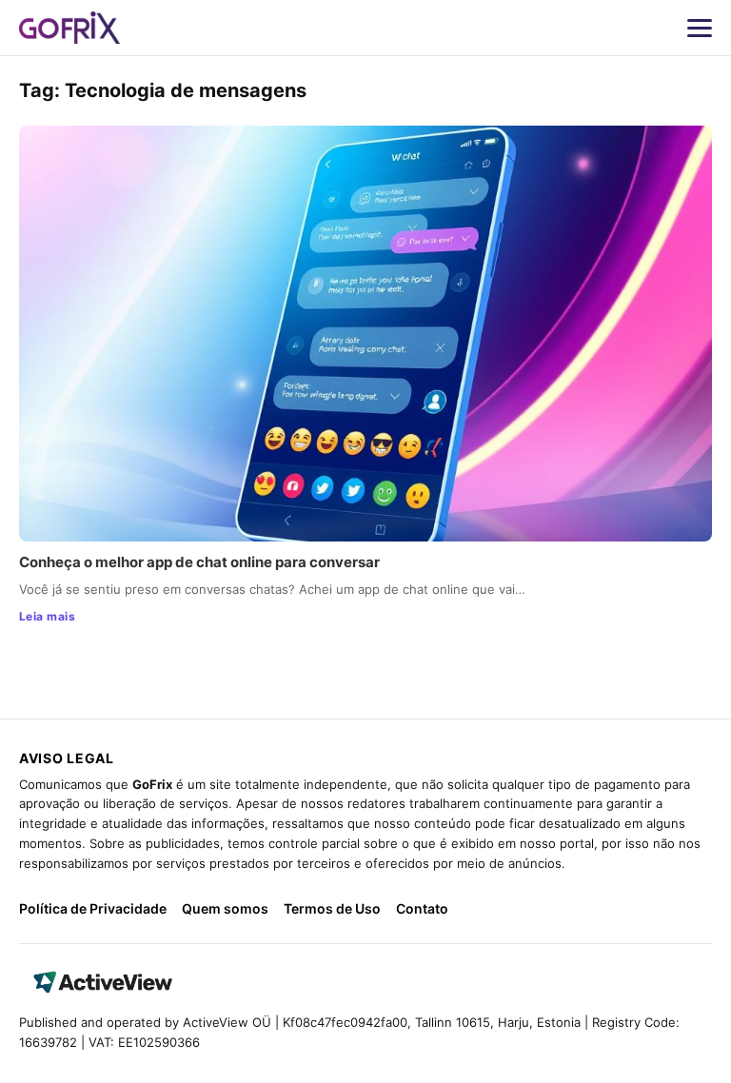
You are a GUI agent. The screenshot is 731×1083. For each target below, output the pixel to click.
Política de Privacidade (93, 908)
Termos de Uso (332, 908)
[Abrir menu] (699, 27)
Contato (422, 908)
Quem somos (225, 908)
